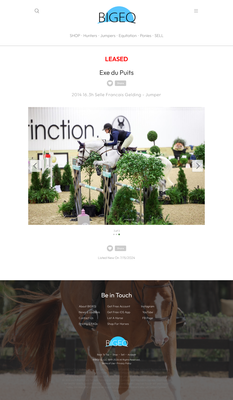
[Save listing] (110, 83)
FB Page (147, 318)
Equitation (128, 35)
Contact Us (86, 318)
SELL (159, 35)
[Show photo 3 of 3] (119, 234)
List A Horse (115, 318)
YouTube (147, 312)
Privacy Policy (124, 363)
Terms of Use (108, 363)
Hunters (90, 35)
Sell (123, 354)
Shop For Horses (118, 324)
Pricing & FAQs (88, 324)
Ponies (145, 35)
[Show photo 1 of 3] (113, 234)
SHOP (75, 35)
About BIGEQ (87, 306)
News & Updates (89, 312)
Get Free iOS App (118, 312)
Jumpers (107, 35)
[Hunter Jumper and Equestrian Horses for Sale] (116, 30)
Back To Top (103, 354)
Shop (115, 354)
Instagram (147, 306)
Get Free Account (118, 306)
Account (132, 354)
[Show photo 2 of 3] (116, 234)
